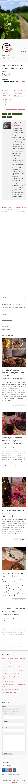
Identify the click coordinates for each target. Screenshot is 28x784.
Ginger (14, 113)
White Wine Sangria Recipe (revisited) (6, 100)
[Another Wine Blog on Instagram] (14, 770)
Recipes (3, 110)
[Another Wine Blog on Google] (10, 770)
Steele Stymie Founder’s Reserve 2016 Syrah (13, 670)
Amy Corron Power (15, 74)
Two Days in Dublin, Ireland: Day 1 (10, 689)
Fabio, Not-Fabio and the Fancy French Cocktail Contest (19, 92)
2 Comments (6, 75)
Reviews (8, 110)
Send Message (8, 753)
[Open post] (14, 352)
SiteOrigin (14, 782)
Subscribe (6, 319)
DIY (9, 113)
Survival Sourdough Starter (8, 663)
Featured (20, 109)
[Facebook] (3, 770)
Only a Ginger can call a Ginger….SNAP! (7, 91)
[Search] (24, 297)
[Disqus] (14, 233)
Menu (23, 51)
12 (21, 647)
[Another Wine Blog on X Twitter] (7, 770)
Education (14, 109)
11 (18, 647)
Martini (4, 116)
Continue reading (19, 404)
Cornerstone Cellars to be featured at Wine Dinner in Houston (20, 209)
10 (15, 647)
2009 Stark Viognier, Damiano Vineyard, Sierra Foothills (13, 373)
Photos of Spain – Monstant (9, 692)
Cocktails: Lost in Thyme (12, 573)
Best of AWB (9, 109)
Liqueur (20, 113)
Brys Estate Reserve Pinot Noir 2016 (11, 673)
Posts (23, 109)
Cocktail (4, 113)
